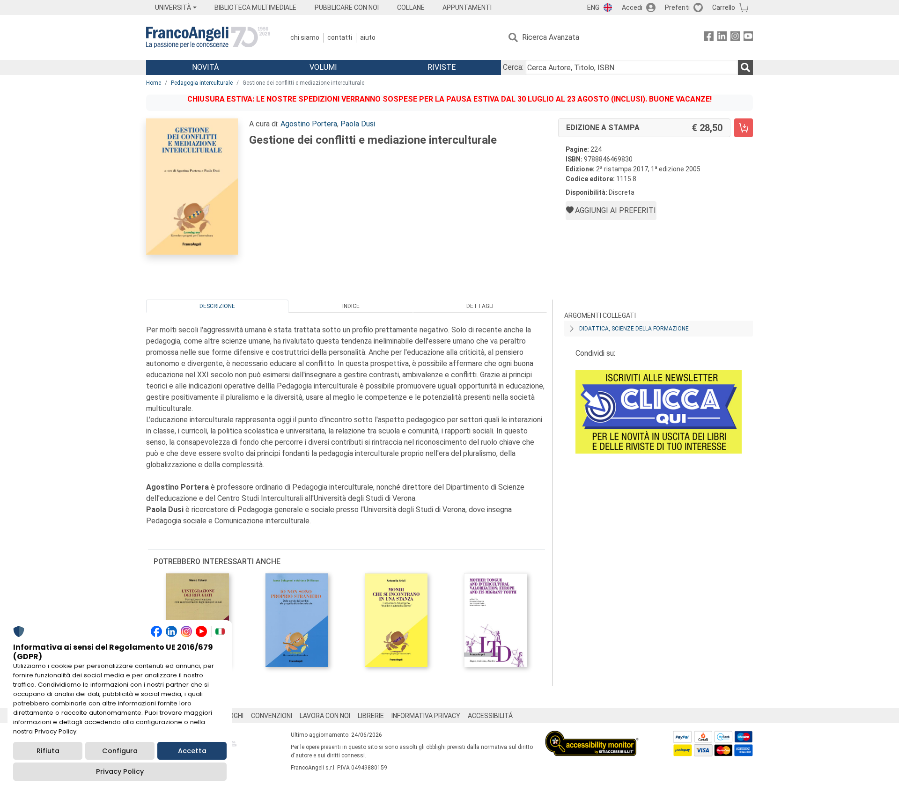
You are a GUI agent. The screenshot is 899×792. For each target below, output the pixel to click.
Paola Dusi (357, 123)
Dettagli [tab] (480, 306)
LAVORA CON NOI (325, 715)
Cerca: (513, 67)
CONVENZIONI (271, 715)
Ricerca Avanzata (550, 37)
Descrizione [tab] (217, 306)
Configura (120, 750)
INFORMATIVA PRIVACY (425, 715)
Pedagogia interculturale (202, 83)
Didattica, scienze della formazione (634, 328)
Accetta (192, 750)
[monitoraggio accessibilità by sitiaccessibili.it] (592, 736)
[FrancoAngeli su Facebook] (709, 37)
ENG (593, 7)
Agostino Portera (308, 123)
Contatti (339, 37)
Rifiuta (48, 750)
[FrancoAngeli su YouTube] (748, 37)
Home (153, 83)
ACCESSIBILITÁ (490, 715)
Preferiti (677, 7)
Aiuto (368, 37)
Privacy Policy (120, 771)
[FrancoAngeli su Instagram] (735, 37)
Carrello (723, 7)
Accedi (632, 7)
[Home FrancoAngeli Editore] (208, 37)
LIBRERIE (371, 715)
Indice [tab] (351, 306)
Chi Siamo (304, 37)
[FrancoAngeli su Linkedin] (722, 37)
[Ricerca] (745, 67)
